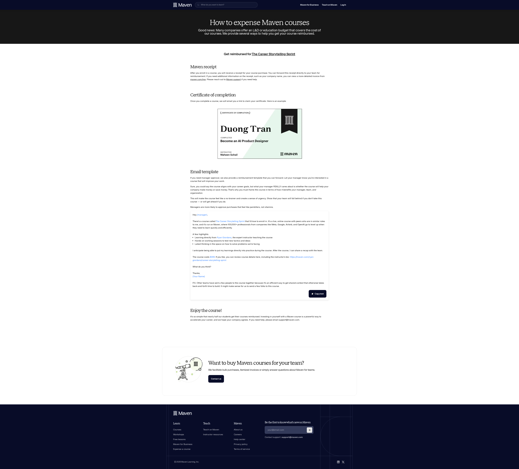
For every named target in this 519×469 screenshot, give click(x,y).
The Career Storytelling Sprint (273, 54)
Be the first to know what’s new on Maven (287, 422)
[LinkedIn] (338, 462)
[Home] (182, 413)
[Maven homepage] (182, 5)
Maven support (233, 79)
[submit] (309, 430)
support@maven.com (292, 437)
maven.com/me (198, 79)
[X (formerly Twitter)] (343, 462)
